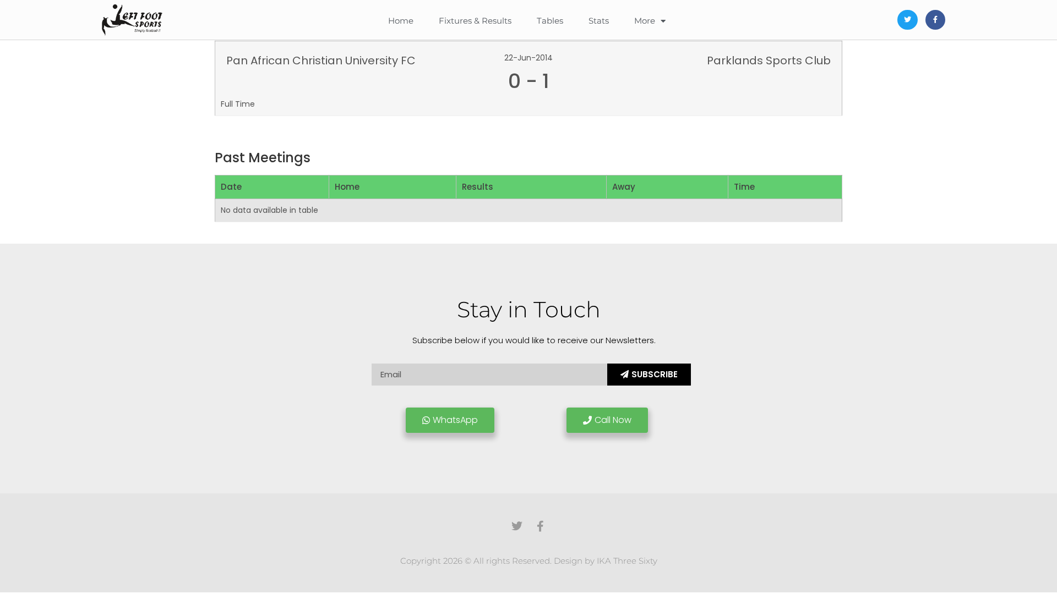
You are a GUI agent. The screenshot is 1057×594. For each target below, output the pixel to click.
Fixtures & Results (475, 20)
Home (400, 20)
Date (231, 187)
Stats (599, 20)
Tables (550, 20)
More (644, 20)
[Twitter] (907, 20)
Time (744, 187)
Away (623, 187)
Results (477, 187)
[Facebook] (935, 20)
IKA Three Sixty (627, 561)
